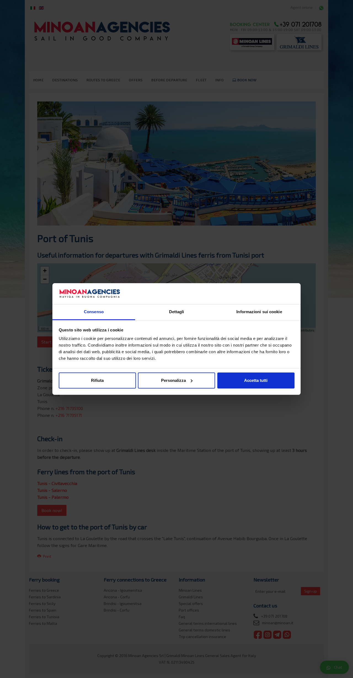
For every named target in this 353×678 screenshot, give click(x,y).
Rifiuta (97, 380)
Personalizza (173, 380)
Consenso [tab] (94, 311)
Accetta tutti (256, 380)
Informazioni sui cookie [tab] (259, 311)
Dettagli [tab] (176, 311)
